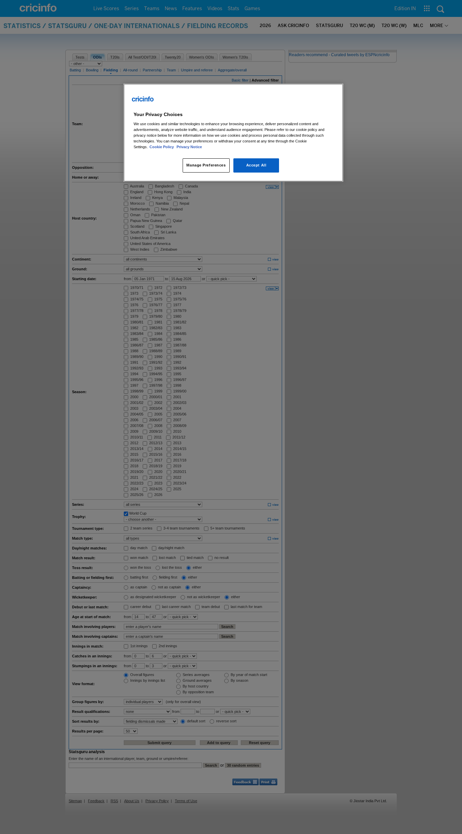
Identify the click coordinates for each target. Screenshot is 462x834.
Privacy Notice (189, 147)
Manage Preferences (206, 165)
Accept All (256, 165)
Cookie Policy (162, 147)
